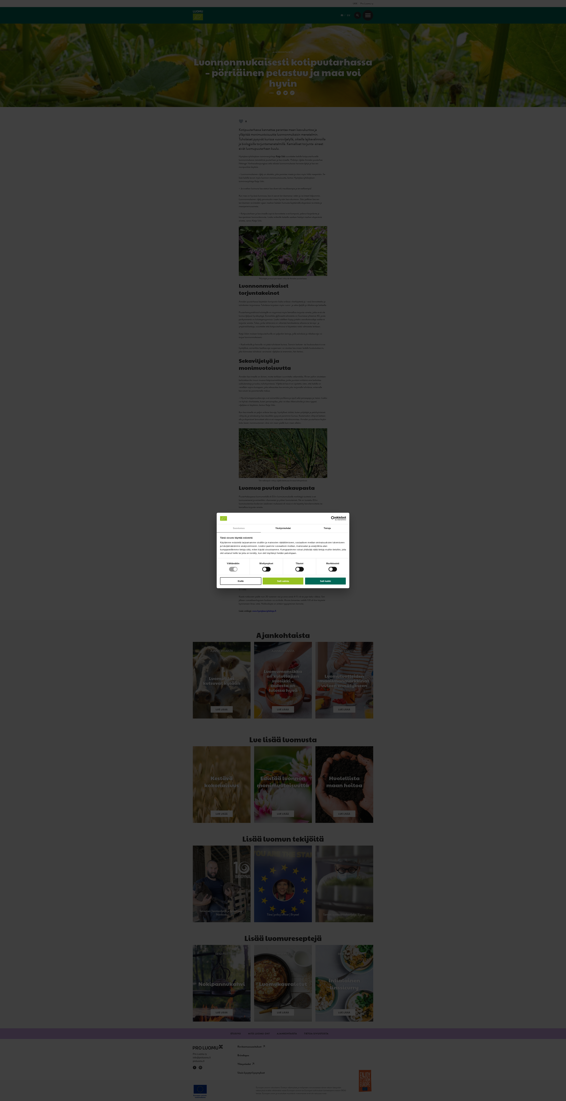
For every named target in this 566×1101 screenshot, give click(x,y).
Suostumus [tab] (239, 528)
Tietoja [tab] (327, 528)
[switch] (266, 569)
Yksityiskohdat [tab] (283, 528)
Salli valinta (283, 581)
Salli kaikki (325, 581)
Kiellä (240, 581)
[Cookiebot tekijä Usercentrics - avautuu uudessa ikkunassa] (333, 518)
